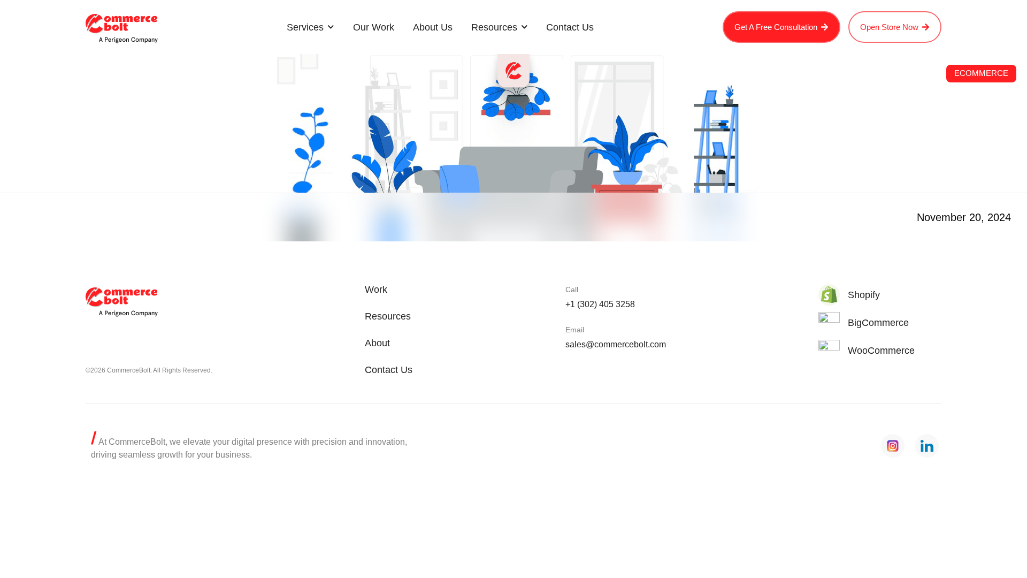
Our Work (373, 27)
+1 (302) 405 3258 (600, 304)
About (377, 343)
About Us (433, 27)
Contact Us (570, 27)
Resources (494, 27)
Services (305, 27)
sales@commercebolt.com (615, 344)
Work (376, 289)
